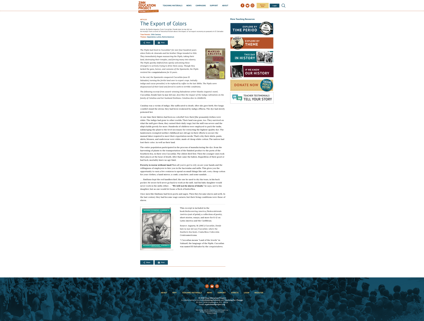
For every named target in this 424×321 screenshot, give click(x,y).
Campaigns (201, 6)
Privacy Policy (212, 313)
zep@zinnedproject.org (214, 304)
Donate (234, 293)
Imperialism (151, 37)
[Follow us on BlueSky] (212, 286)
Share (148, 43)
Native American (168, 37)
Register (259, 293)
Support (214, 6)
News (189, 6)
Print (163, 43)
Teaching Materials (172, 6)
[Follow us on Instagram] (217, 286)
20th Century (156, 34)
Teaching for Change (233, 300)
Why (174, 293)
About (225, 6)
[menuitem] (172, 6)
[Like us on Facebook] (207, 286)
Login (275, 6)
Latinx (158, 37)
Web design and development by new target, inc (212, 310)
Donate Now (262, 5)
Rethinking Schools (211, 300)
